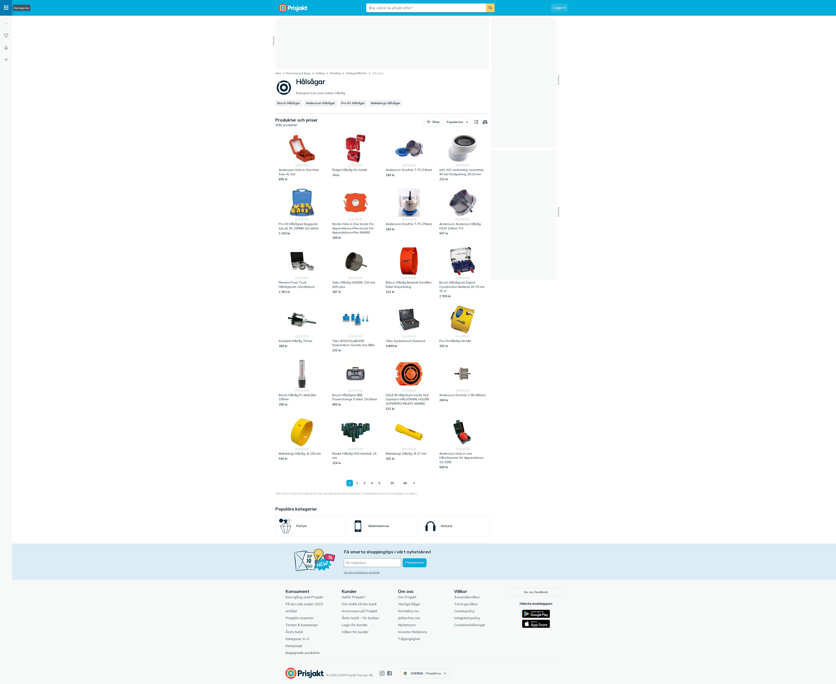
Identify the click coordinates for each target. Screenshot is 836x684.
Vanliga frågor (409, 604)
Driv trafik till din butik (359, 604)
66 (405, 483)
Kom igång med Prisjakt (304, 597)
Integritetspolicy (467, 618)
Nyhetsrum (407, 625)
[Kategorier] (6, 8)
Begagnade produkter (302, 653)
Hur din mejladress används (362, 572)
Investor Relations (412, 632)
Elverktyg (335, 73)
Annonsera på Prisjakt (359, 611)
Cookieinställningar (469, 625)
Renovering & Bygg (298, 73)
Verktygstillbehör (356, 73)
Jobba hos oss (409, 618)
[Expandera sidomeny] (6, 23)
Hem (278, 73)
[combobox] (426, 7)
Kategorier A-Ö (297, 639)
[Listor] (6, 35)
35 (392, 483)
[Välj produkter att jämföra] (485, 122)
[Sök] (490, 7)
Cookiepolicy (464, 611)
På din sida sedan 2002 (304, 604)
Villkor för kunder (355, 632)
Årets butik (294, 632)
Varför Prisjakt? (354, 597)
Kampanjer (294, 646)
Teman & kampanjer (301, 625)
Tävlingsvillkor (466, 604)
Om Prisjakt (407, 597)
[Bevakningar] (6, 47)
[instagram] (382, 673)
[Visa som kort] (476, 122)
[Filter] (6, 60)
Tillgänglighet (409, 639)
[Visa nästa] (414, 483)
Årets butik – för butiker (360, 618)
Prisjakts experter (299, 618)
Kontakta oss (408, 611)
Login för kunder (354, 625)
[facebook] (390, 673)
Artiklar (291, 611)
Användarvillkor (467, 597)
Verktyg (320, 73)
